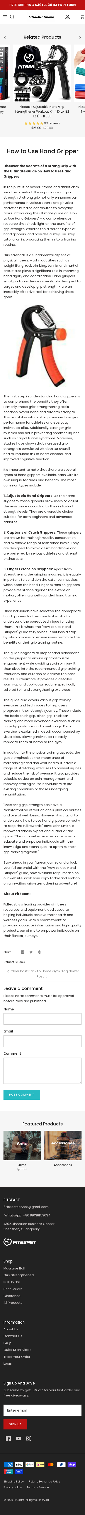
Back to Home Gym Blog (48, 971)
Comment (12, 1053)
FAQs (7, 1343)
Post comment (21, 1094)
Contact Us (12, 1336)
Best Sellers (12, 1289)
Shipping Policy (13, 1481)
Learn (7, 1363)
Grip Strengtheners (18, 1275)
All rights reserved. (37, 1500)
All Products (12, 1302)
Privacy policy (12, 1487)
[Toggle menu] (5, 17)
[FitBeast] (41, 17)
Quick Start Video (17, 1349)
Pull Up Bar (11, 1282)
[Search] (14, 17)
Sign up (15, 1424)
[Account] (60, 17)
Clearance (11, 1295)
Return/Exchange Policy (44, 1481)
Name (8, 1009)
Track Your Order (16, 1356)
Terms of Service (38, 1487)
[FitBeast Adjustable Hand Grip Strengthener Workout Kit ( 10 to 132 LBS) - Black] (42, 73)
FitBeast (19, 1500)
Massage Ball (14, 1268)
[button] (34, 123)
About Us (10, 1329)
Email (8, 1031)
